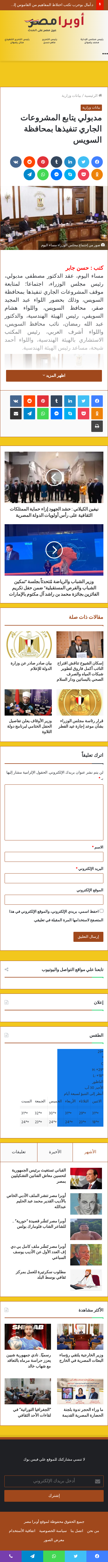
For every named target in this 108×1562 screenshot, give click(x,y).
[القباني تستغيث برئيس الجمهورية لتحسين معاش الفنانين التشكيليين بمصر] (86, 1178)
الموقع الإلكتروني (90, 890)
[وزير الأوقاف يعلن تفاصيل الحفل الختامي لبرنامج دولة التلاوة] (28, 702)
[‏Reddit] (29, 162)
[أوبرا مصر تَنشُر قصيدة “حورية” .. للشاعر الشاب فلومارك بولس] (86, 1229)
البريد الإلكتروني (89, 869)
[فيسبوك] (97, 162)
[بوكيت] (83, 174)
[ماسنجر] (56, 174)
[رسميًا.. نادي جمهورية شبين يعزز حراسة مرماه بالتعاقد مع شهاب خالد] (28, 1337)
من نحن (93, 1531)
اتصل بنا (77, 1531)
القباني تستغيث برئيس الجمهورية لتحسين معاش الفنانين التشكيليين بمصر (38, 1175)
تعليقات (19, 1152)
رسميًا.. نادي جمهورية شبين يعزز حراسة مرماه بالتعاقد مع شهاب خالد (28, 1360)
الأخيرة (55, 1152)
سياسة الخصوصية (53, 1531)
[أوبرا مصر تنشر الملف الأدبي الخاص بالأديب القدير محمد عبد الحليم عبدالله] (86, 1204)
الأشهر (90, 1152)
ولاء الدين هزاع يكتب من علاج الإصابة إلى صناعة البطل (51, 5)
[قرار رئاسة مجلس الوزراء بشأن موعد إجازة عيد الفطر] (80, 702)
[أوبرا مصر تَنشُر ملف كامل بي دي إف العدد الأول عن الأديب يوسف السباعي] (86, 1254)
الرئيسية (91, 96)
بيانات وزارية (71, 96)
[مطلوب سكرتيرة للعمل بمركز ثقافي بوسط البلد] (86, 1280)
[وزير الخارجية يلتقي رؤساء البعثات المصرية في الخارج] (80, 1337)
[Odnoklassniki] (97, 174)
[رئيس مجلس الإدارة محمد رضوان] (54, 29)
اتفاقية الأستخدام (22, 1531)
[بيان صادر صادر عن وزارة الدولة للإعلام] (28, 644)
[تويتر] (83, 162)
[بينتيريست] (43, 162)
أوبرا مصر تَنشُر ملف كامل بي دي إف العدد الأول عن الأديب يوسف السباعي (38, 1252)
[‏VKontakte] (16, 162)
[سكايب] (70, 174)
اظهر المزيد (55, 376)
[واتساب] (43, 174)
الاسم (97, 847)
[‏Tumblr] (56, 162)
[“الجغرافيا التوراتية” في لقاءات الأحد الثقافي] (28, 1391)
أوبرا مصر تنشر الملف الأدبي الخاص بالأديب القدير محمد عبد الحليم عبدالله (36, 1201)
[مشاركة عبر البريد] (16, 413)
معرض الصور (54, 1540)
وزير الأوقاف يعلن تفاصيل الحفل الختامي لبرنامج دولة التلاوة (29, 726)
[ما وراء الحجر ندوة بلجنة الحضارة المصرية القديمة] (80, 1391)
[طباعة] (97, 426)
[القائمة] (105, 53)
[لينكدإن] (70, 162)
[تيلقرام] (29, 174)
